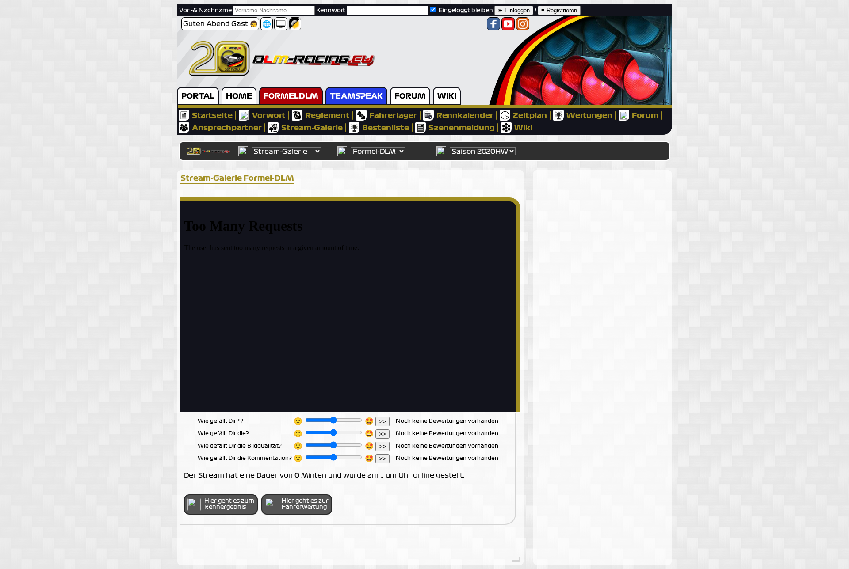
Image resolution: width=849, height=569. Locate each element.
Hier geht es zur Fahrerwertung (305, 504)
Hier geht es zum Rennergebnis (229, 504)
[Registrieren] (559, 10)
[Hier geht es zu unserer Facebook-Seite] (493, 26)
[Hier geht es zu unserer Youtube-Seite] (508, 26)
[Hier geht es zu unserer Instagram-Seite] (523, 26)
